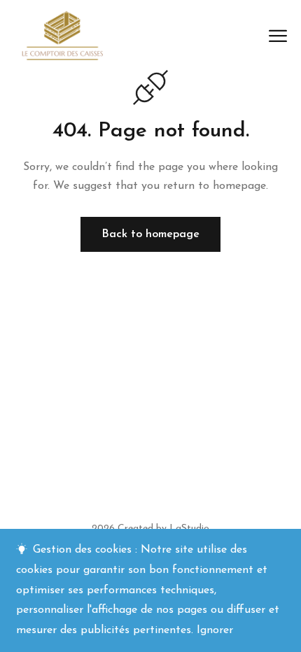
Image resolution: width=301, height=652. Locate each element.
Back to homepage (151, 234)
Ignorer (215, 630)
